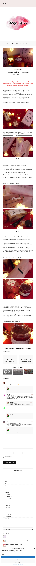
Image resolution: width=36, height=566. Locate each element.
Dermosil (5, 351)
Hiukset (20, 1)
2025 (6, 479)
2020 (6, 485)
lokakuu (7, 498)
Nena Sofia (14, 77)
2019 (6, 487)
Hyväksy (18, 557)
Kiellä (18, 559)
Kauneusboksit (25, 1)
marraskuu (8, 496)
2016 (6, 518)
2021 (6, 483)
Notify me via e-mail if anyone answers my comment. (7, 458)
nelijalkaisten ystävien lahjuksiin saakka (24, 135)
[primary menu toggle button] (16, 40)
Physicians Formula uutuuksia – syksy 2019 (28, 373)
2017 (6, 492)
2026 (6, 476)
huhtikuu (7, 509)
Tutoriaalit (4, 1)
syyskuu (7, 500)
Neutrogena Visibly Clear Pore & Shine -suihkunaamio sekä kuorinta (7, 372)
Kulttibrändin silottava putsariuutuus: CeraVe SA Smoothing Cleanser (18, 540)
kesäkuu (7, 505)
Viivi (7, 421)
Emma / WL (9, 382)
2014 (6, 523)
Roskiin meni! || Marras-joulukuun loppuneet (18, 373)
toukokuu (8, 507)
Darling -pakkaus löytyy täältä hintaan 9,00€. (12, 183)
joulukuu (7, 494)
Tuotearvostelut (18, 69)
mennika (8, 394)
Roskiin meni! (30, 1)
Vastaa (32, 394)
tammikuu (8, 516)
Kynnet (17, 1)
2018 (6, 490)
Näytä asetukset (18, 562)
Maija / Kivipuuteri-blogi (11, 407)
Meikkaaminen (9, 1)
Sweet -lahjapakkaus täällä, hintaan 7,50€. (11, 321)
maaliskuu (8, 512)
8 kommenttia (23, 77)
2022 (6, 481)
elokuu (7, 503)
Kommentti (5, 440)
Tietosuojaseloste (20, 564)
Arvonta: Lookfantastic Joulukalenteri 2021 (14, 544)
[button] (34, 548)
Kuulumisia (4, 3)
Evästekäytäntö (15, 564)
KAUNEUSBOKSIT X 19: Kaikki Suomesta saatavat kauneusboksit (17, 535)
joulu (8, 351)
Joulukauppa (18, 93)
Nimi (4, 451)
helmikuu (7, 514)
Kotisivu (25, 451)
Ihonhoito (13, 1)
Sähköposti (15, 451)
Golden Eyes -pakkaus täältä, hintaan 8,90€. (12, 257)
